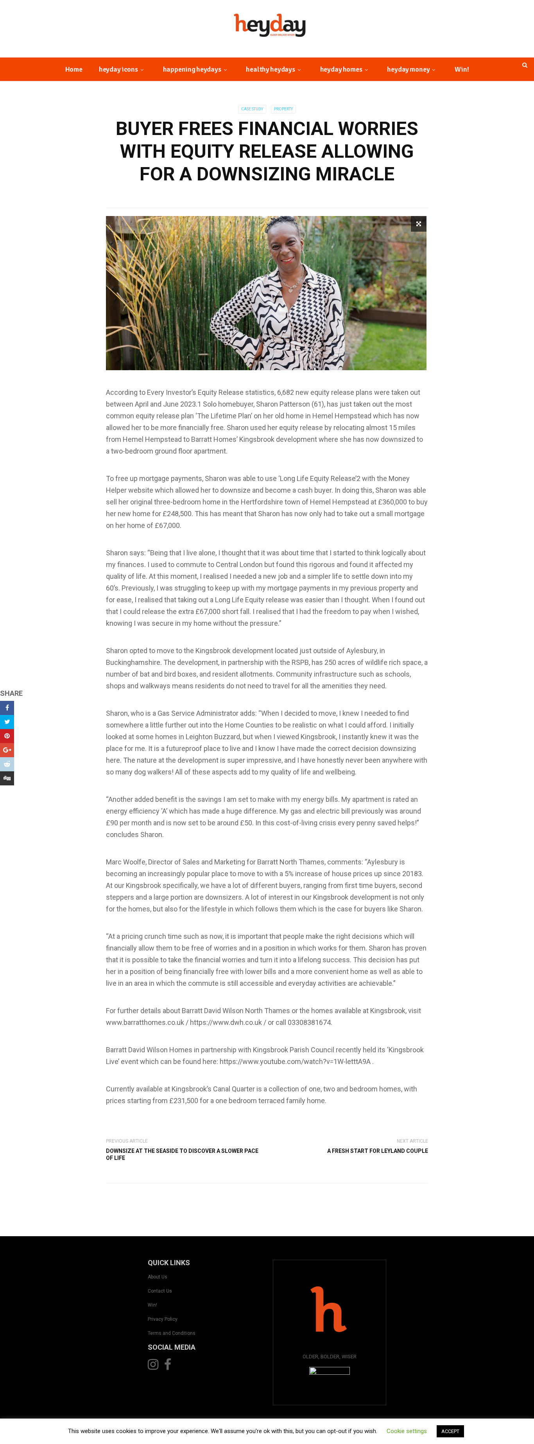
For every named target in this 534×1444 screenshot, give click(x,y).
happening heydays (192, 69)
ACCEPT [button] (450, 1431)
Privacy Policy (162, 1319)
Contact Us (160, 1291)
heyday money (408, 69)
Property (283, 109)
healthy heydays (270, 69)
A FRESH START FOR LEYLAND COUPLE (377, 1151)
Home (73, 69)
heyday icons (118, 69)
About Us (157, 1277)
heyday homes (341, 69)
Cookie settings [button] (407, 1431)
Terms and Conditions (171, 1333)
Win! (462, 69)
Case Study (252, 109)
